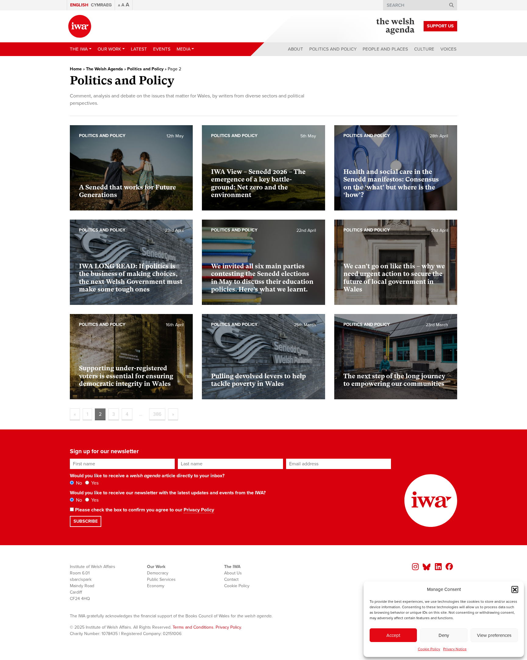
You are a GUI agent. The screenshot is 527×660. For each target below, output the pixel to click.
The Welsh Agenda (104, 69)
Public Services (161, 579)
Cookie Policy (429, 649)
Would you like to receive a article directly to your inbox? (147, 476)
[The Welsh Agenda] (395, 26)
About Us (233, 573)
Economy (155, 585)
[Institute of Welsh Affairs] (79, 26)
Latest (139, 49)
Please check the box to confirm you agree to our (144, 510)
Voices (448, 49)
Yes (94, 483)
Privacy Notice (455, 649)
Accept (393, 635)
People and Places (385, 49)
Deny (444, 635)
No (78, 483)
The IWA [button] (79, 49)
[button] (515, 589)
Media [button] (184, 49)
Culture (424, 49)
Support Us (440, 26)
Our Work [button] (109, 49)
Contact (231, 579)
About (295, 49)
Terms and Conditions (193, 627)
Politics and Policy (333, 49)
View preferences (494, 635)
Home (76, 69)
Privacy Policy (199, 510)
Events (161, 49)
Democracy (157, 573)
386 (157, 414)
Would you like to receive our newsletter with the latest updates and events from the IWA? (168, 493)
